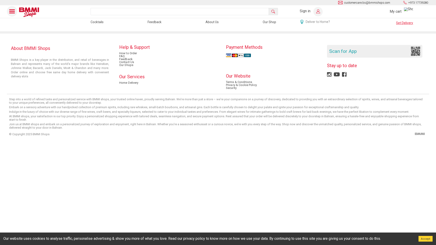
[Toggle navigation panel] (12, 11)
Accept (425, 238)
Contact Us (126, 62)
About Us (212, 22)
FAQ (122, 56)
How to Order (128, 53)
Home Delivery (129, 82)
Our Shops (126, 65)
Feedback (154, 22)
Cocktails (97, 22)
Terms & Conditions (239, 82)
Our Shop (269, 22)
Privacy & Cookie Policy (241, 85)
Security (231, 88)
